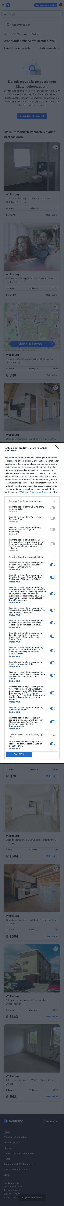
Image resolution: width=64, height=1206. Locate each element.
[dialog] (32, 603)
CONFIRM (19, 754)
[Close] (58, 448)
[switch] (52, 507)
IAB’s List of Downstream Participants (35, 492)
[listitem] (32, 501)
